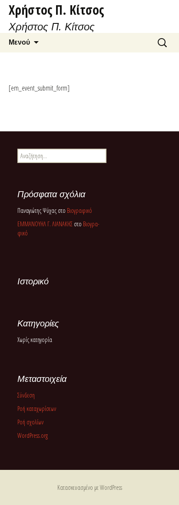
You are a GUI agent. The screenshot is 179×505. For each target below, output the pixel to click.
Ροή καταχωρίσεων (36, 408)
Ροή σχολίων (30, 422)
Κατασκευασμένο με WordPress (89, 487)
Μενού (19, 42)
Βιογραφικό (79, 210)
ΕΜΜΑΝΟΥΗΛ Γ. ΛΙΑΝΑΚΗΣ (45, 224)
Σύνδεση (26, 395)
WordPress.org (32, 435)
